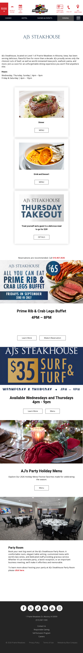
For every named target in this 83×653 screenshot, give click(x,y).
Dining (65, 18)
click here (19, 570)
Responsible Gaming (41, 629)
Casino (8, 18)
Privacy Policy (34, 642)
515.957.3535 (59, 258)
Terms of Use (48, 642)
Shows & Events (44, 18)
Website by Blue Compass (67, 642)
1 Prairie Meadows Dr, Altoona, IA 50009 (41, 616)
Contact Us (41, 626)
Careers (41, 636)
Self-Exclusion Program (41, 633)
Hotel (24, 18)
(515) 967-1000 (41, 620)
